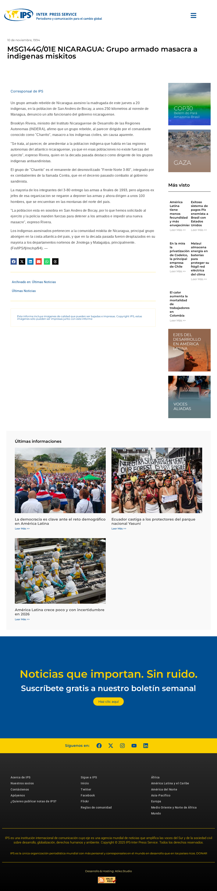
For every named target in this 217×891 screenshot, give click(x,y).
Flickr (85, 801)
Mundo (156, 813)
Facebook (88, 795)
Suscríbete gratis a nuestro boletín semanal (108, 688)
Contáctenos (20, 789)
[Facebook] (99, 745)
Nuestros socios (22, 783)
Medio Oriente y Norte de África (174, 807)
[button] (14, 261)
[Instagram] (122, 745)
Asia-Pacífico (161, 795)
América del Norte (164, 789)
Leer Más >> (178, 230)
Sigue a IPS (89, 777)
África (155, 777)
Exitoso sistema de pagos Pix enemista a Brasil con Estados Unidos (199, 213)
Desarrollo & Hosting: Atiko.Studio (108, 871)
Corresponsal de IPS (27, 91)
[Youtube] (134, 745)
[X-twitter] (110, 745)
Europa (156, 801)
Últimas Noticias (44, 282)
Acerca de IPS (21, 777)
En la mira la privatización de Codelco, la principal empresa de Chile (180, 255)
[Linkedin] (145, 745)
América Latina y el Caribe (170, 783)
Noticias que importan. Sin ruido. (109, 674)
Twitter (86, 789)
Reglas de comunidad (96, 807)
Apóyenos (18, 795)
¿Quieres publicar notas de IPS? (34, 801)
